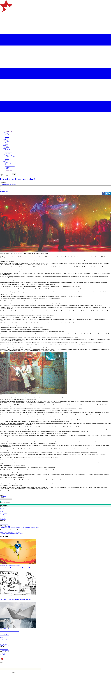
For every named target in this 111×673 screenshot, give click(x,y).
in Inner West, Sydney (4, 514)
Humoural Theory (8, 152)
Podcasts (7, 137)
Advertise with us (8, 163)
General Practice (13, 565)
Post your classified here (5, 526)
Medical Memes (8, 151)
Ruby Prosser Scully (4, 191)
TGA (6, 142)
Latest (6, 133)
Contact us (7, 168)
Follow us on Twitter (15, 527)
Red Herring (7, 153)
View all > (2, 511)
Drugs (14, 184)
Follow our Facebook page (24, 527)
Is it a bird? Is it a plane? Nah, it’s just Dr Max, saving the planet (17, 567)
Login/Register (9, 131)
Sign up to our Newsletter (5, 527)
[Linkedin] (109, 193)
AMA (6, 144)
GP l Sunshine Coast (4, 522)
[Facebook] (103, 193)
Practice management (10, 596)
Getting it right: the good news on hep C (17, 179)
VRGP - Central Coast (4, 639)
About (4, 161)
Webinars (7, 138)
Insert (13, 672)
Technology (17, 596)
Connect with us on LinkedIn (17, 533)
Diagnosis (7, 135)
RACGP (7, 141)
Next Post (2, 494)
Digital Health (3, 596)
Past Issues (7, 167)
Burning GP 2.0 (8, 155)
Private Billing (3, 519)
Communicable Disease (8, 184)
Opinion (4, 145)
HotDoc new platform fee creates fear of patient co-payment (15, 599)
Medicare (2, 628)
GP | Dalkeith (2, 518)
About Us (7, 162)
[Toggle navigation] (1, 17)
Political (4, 139)
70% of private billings (4, 524)
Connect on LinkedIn (35, 527)
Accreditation (3, 565)
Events (4, 154)
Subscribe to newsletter (10, 166)
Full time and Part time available (6, 640)
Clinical (4, 132)
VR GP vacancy (3, 513)
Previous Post (3, 493)
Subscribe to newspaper (10, 164)
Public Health (8, 134)
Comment (7, 147)
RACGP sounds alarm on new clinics (9, 631)
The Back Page (8, 149)
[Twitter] (106, 193)
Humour (4, 148)
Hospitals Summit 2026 (10, 156)
